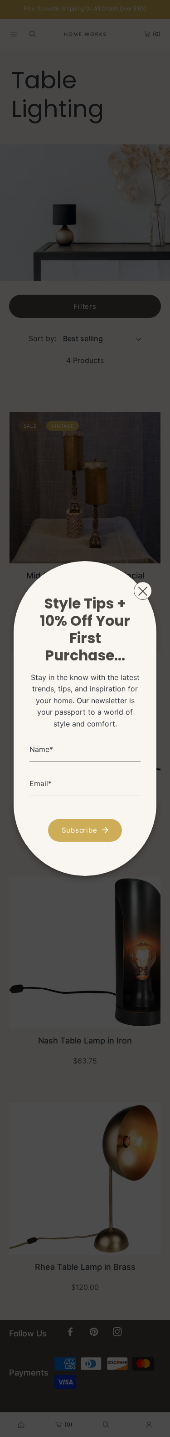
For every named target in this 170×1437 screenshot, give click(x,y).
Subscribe (79, 830)
